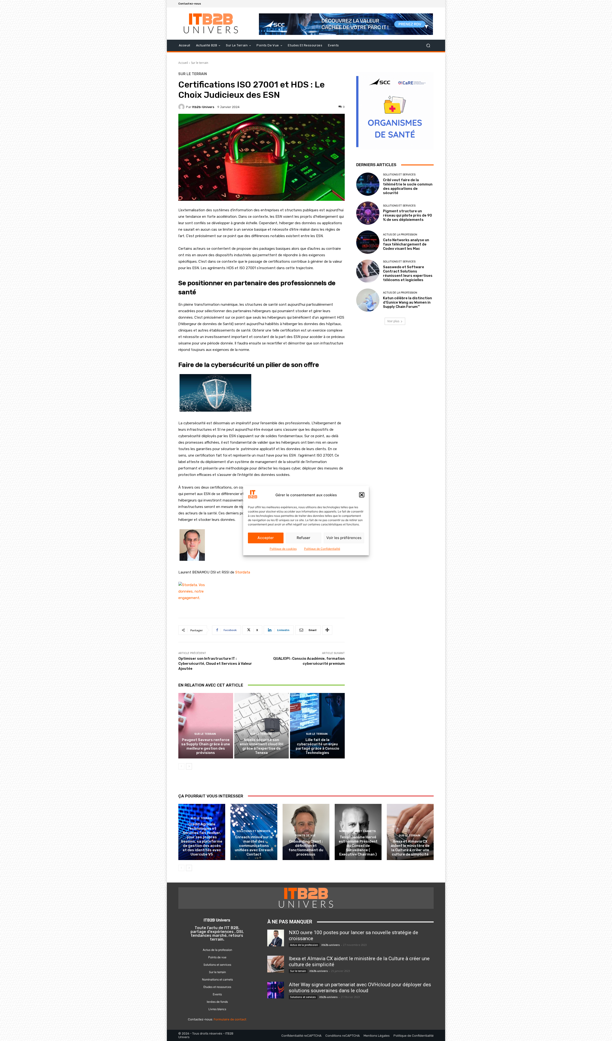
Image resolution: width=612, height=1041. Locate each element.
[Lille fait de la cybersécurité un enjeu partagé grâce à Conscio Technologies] (317, 725)
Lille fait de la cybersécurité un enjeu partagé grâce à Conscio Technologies (317, 746)
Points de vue (305, 835)
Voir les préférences (343, 537)
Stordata (242, 572)
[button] (361, 494)
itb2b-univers (203, 107)
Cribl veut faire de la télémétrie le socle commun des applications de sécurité (407, 186)
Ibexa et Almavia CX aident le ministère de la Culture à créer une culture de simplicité (410, 847)
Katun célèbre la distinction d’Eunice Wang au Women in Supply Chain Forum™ (407, 302)
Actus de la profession (400, 234)
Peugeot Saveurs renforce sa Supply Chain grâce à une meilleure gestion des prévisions (205, 746)
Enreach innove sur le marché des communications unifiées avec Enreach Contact (254, 845)
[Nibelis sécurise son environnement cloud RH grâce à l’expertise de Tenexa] (261, 725)
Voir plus (393, 321)
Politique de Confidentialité (322, 548)
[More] (327, 630)
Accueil (183, 63)
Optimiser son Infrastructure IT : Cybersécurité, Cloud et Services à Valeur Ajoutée (215, 663)
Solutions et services (399, 174)
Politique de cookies (283, 548)
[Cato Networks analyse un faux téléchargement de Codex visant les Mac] (367, 242)
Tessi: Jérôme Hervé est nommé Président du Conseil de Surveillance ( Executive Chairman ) (358, 845)
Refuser (303, 537)
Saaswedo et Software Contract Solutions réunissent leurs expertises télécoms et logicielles (407, 273)
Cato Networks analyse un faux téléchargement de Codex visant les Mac (406, 244)
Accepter (265, 537)
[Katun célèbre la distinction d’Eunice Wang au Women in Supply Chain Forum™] (367, 300)
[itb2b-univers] (182, 107)
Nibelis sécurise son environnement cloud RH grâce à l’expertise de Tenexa (261, 746)
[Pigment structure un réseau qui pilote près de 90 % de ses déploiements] (367, 213)
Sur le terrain (199, 63)
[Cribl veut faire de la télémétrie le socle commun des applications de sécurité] (367, 184)
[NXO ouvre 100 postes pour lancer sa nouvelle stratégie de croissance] (275, 938)
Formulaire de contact (230, 1019)
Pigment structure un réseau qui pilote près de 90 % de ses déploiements (407, 215)
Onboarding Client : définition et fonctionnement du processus (306, 847)
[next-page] (189, 766)
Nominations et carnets (357, 831)
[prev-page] (181, 766)
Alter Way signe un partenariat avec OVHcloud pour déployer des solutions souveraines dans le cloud (360, 987)
